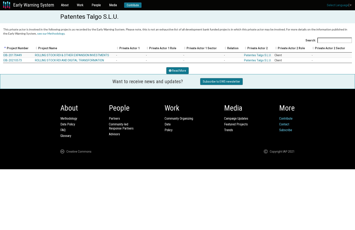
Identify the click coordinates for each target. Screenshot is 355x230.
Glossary (65, 136)
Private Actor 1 (129, 48)
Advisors (114, 134)
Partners (114, 118)
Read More (178, 70)
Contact (284, 124)
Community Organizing (179, 118)
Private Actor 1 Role (162, 48)
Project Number (18, 48)
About (65, 5)
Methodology (68, 118)
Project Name (47, 48)
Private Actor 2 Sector (330, 48)
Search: (310, 40)
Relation (233, 48)
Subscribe (285, 130)
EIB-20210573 (12, 60)
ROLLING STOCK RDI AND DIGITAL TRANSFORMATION (69, 60)
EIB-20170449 (12, 55)
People (96, 5)
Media (113, 5)
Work (80, 5)
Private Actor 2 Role (291, 48)
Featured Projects (236, 124)
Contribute (133, 5)
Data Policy (67, 124)
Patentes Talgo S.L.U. (257, 55)
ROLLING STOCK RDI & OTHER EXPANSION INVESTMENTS (72, 55)
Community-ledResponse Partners (121, 126)
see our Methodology (51, 33)
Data (168, 124)
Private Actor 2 (257, 48)
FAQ (63, 130)
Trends (228, 130)
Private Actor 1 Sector (202, 48)
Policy (169, 130)
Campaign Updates (236, 118)
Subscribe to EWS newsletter (221, 81)
